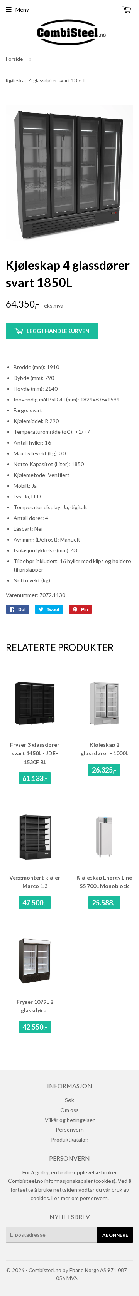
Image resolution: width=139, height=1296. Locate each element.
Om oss (69, 1110)
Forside (14, 59)
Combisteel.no (45, 1270)
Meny (22, 9)
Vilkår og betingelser (70, 1120)
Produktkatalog (69, 1139)
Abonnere (115, 1235)
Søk (69, 1100)
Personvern (70, 1129)
